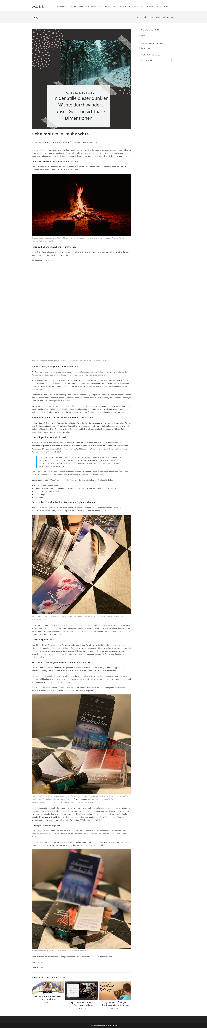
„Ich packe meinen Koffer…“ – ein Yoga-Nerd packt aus (81, 1003)
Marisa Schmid (51, 817)
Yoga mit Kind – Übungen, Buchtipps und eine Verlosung (115, 1003)
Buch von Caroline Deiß (81, 417)
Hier (77, 654)
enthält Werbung (90, 142)
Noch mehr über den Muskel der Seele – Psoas (48, 997)
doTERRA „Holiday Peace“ (83, 799)
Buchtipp (76, 142)
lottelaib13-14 (40, 142)
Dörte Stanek (94, 814)
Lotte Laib (38, 6)
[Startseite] (138, 17)
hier (107, 668)
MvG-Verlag (64, 255)
